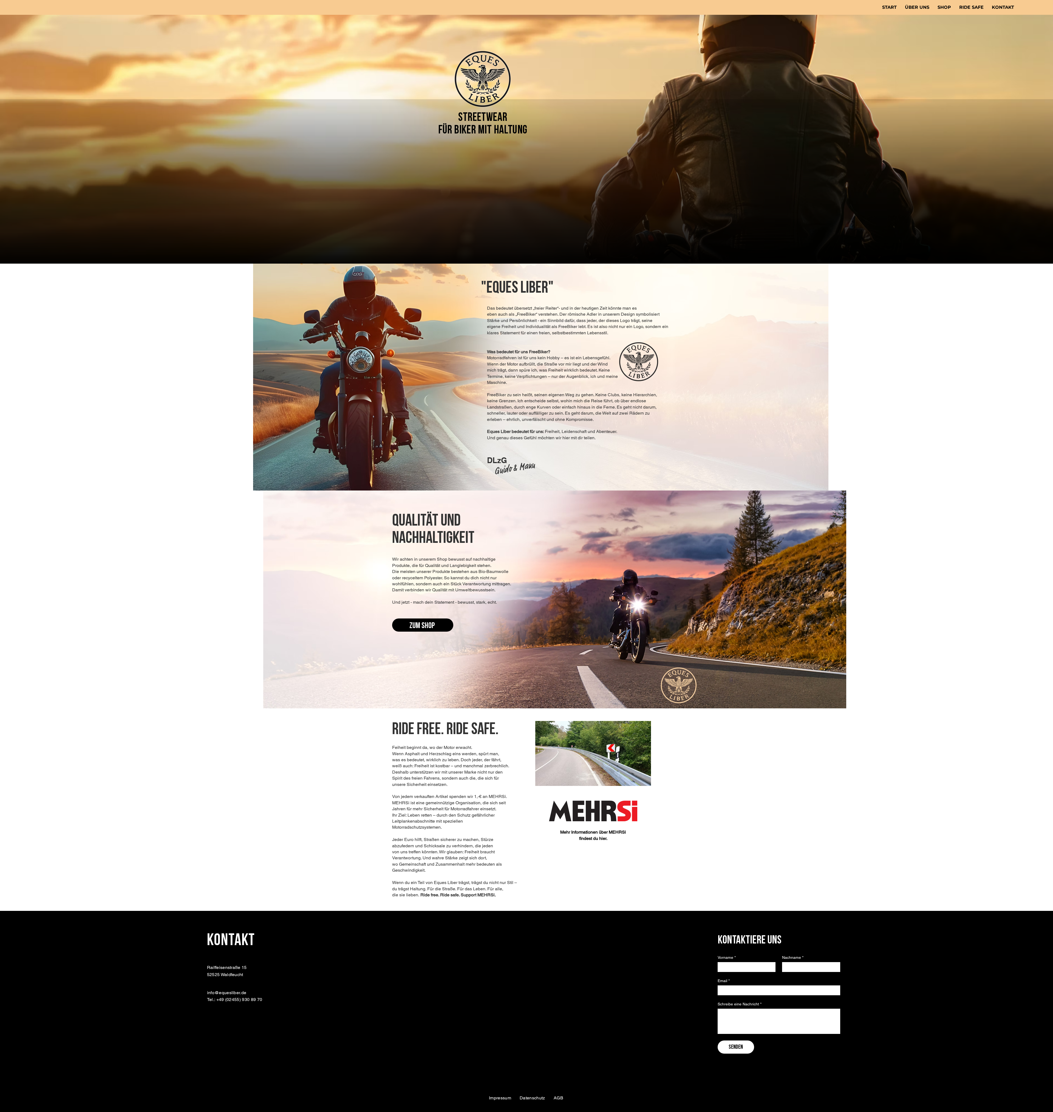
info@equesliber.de (227, 992)
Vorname (727, 957)
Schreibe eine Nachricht (740, 1004)
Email (724, 981)
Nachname (792, 957)
